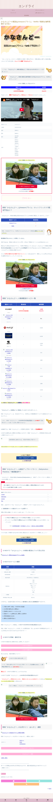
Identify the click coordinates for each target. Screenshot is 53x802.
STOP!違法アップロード (25, 525)
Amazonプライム (12, 223)
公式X (21, 742)
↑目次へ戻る (4, 758)
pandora (3, 498)
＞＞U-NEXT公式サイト (26, 189)
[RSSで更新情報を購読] (26, 784)
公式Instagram (22, 743)
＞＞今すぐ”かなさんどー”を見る (26, 186)
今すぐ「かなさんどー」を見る (26, 457)
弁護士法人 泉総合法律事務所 (37, 525)
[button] (48, 419)
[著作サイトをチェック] (13, 781)
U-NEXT (18, 89)
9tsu (2, 501)
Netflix (13, 225)
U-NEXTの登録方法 (27, 645)
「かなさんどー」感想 (27, 754)
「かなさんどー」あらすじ (27, 748)
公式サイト (22, 740)
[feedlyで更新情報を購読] (39, 781)
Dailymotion (3, 496)
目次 (25, 198)
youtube (3, 494)
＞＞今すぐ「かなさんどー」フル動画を (15, 402)
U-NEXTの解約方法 (27, 650)
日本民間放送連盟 (16, 525)
